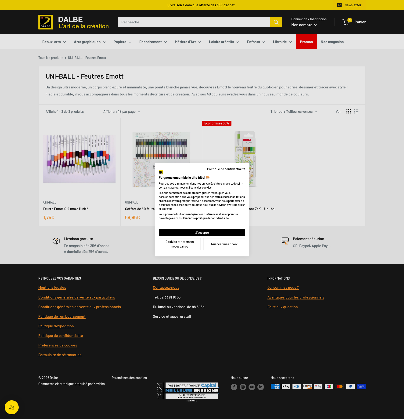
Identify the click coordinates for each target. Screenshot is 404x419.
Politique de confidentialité (226, 169)
